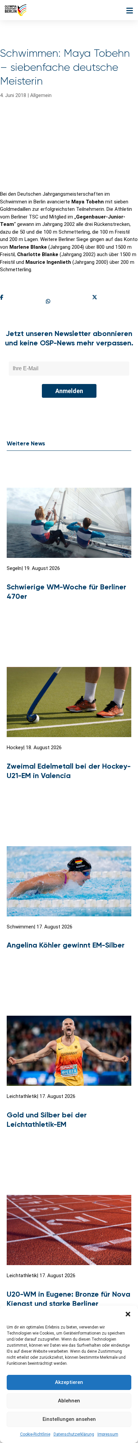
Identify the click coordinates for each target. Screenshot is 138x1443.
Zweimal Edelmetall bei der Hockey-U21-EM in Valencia (69, 771)
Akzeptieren (69, 1382)
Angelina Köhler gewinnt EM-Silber (66, 945)
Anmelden (69, 390)
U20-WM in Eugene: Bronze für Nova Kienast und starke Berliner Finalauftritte (68, 1304)
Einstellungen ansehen (69, 1419)
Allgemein (41, 95)
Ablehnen (69, 1401)
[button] (128, 1314)
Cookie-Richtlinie (35, 1434)
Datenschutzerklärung (74, 1434)
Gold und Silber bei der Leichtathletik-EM (47, 1119)
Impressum (107, 1434)
